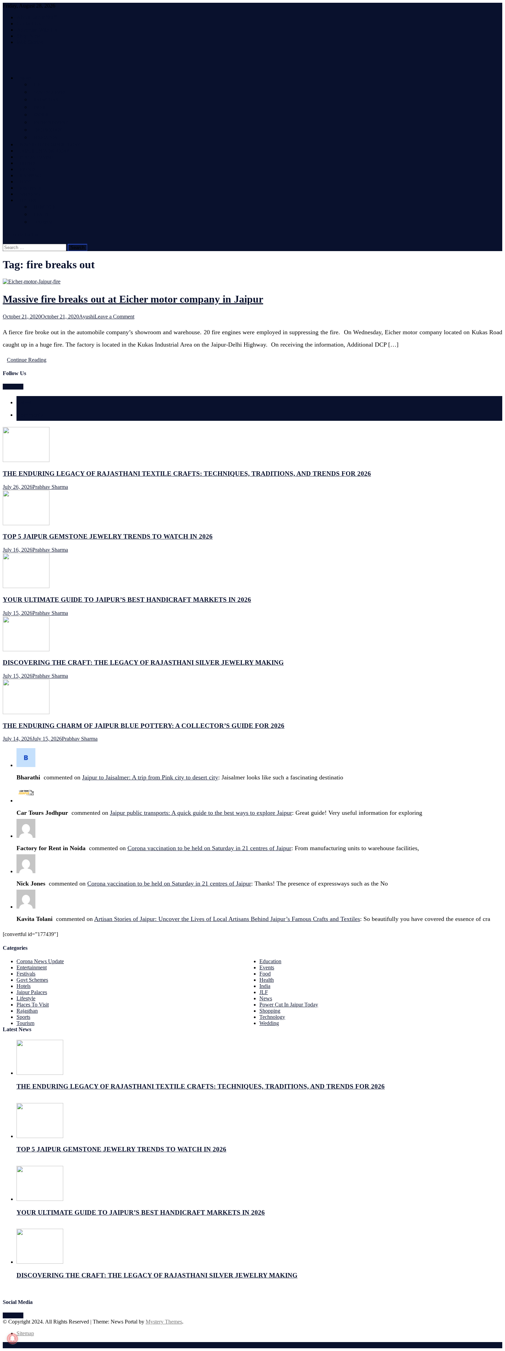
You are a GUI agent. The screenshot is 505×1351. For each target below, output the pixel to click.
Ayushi (86, 316)
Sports (41, 115)
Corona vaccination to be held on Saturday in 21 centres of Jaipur (209, 848)
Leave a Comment (114, 316)
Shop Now (28, 36)
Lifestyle (44, 207)
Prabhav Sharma (50, 487)
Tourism (43, 222)
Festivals (30, 188)
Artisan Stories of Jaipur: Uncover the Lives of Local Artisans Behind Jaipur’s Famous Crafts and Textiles (227, 918)
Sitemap (25, 1333)
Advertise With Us (36, 30)
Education (46, 137)
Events (28, 169)
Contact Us (28, 23)
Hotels (28, 163)
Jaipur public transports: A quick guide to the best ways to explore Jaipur (201, 812)
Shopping (30, 175)
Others (28, 200)
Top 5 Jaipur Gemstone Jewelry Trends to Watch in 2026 (108, 536)
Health (42, 214)
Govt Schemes (50, 92)
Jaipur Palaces (31, 992)
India (40, 107)
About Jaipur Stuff (36, 17)
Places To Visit (37, 157)
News (26, 78)
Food (26, 182)
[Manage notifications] (12, 1338)
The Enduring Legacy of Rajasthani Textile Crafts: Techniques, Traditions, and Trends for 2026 (187, 473)
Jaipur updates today (44, 151)
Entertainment (51, 122)
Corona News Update (40, 961)
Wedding (30, 194)
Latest (24, 402)
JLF (37, 84)
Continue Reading (26, 360)
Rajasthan (46, 100)
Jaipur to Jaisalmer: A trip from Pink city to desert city (150, 777)
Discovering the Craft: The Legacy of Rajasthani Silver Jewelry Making (143, 662)
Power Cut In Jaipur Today (50, 145)
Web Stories (29, 42)
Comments (29, 414)
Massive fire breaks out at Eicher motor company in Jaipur (133, 299)
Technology (48, 130)
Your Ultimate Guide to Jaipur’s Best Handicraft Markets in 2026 (127, 599)
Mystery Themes (164, 1322)
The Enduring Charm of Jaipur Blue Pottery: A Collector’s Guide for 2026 (143, 725)
